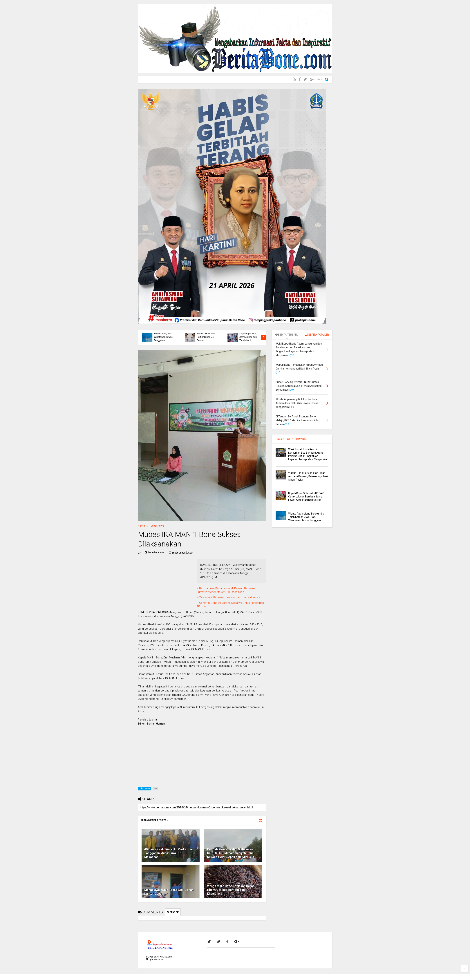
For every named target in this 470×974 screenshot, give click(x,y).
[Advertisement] (202, 755)
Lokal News (157, 525)
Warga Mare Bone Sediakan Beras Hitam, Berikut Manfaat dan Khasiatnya (230, 889)
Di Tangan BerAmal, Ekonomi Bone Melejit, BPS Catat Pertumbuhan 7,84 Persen (206, 334)
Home (141, 525)
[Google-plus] (312, 79)
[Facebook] (300, 79)
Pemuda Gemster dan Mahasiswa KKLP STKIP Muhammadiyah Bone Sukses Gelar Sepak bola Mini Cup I (231, 853)
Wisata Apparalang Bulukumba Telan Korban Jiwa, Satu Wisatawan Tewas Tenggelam (162, 334)
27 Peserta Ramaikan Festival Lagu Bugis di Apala (229, 597)
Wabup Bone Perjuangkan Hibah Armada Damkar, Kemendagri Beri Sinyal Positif (308, 476)
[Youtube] (294, 79)
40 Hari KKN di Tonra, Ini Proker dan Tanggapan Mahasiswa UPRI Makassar (169, 853)
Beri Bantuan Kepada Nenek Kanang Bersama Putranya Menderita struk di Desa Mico (226, 590)
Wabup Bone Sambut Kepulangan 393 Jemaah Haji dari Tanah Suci (248, 335)
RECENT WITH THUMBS (291, 438)
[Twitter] (305, 79)
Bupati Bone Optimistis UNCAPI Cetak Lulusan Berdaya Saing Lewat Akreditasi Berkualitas (306, 496)
